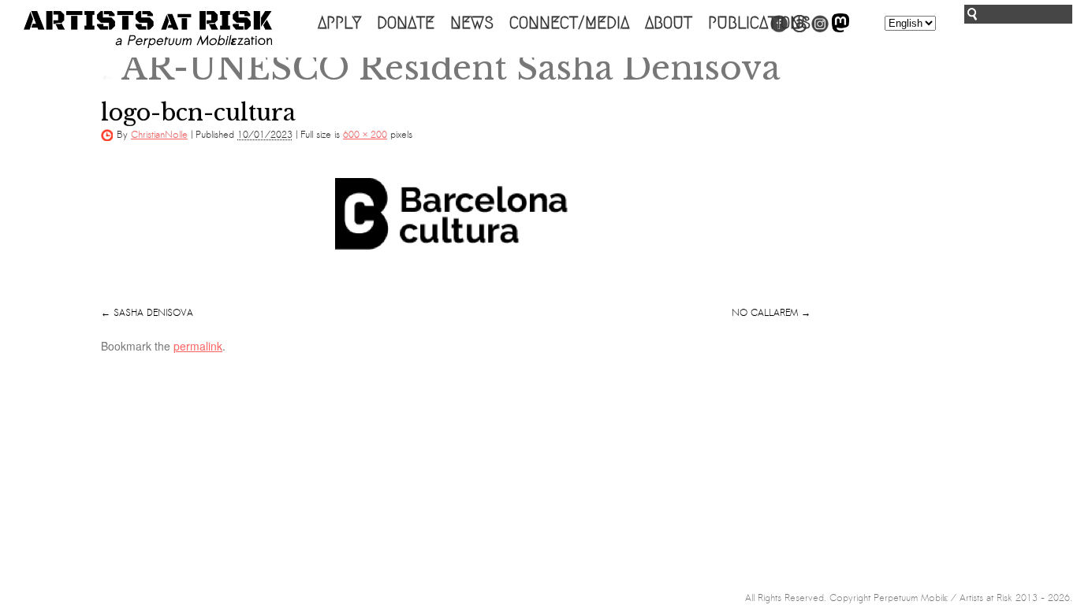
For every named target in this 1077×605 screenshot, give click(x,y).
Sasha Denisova (153, 313)
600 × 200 (365, 135)
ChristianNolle (159, 135)
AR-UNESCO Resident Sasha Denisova (440, 67)
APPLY (339, 23)
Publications (759, 23)
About (668, 23)
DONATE (405, 23)
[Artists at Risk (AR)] (148, 29)
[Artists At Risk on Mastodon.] (840, 29)
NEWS (472, 23)
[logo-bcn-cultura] (456, 231)
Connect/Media (569, 23)
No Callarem (765, 313)
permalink (197, 346)
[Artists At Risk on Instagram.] (820, 29)
